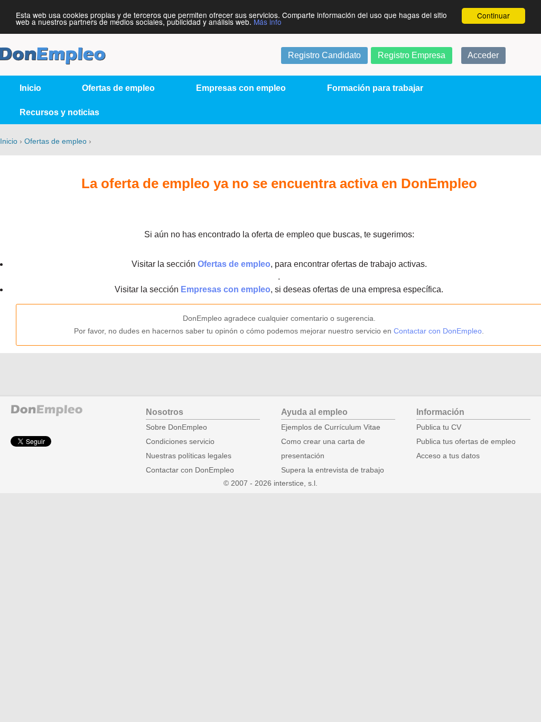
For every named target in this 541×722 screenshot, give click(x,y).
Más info (268, 21)
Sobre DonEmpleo (176, 427)
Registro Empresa (411, 55)
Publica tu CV (438, 427)
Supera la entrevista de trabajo (332, 470)
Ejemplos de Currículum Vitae (330, 427)
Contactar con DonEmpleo (438, 331)
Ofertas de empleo (118, 88)
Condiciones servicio (180, 442)
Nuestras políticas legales (188, 456)
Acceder (483, 55)
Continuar (493, 15)
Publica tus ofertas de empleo (466, 442)
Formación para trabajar (375, 88)
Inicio (30, 88)
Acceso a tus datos (448, 456)
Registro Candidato (324, 55)
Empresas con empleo (241, 88)
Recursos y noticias (59, 112)
